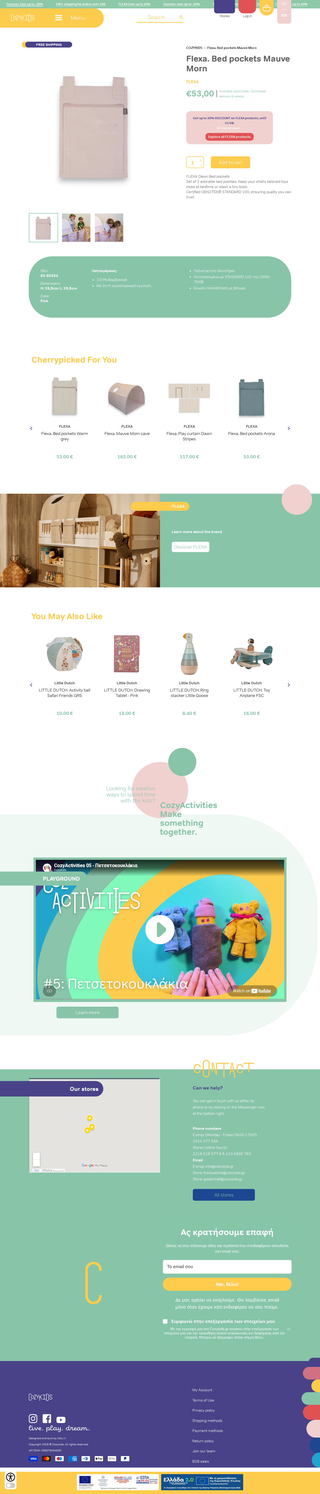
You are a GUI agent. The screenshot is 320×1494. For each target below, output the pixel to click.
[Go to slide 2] (76, 227)
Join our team (203, 1451)
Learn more (88, 1012)
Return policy (203, 1441)
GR (284, 3)
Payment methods (207, 1430)
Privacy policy (203, 1410)
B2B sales (200, 1461)
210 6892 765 (238, 1153)
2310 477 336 (205, 1141)
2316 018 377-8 (207, 1153)
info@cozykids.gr (220, 1166)
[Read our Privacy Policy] (289, 1329)
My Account (202, 1389)
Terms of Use (203, 1400)
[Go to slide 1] (43, 227)
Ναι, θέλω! (227, 1284)
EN (284, 15)
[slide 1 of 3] (94, 127)
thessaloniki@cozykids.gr (224, 1172)
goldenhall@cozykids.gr (223, 1179)
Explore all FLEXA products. (229, 137)
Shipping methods (207, 1420)
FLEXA (192, 81)
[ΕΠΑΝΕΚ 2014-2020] (118, 1483)
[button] (160, 17)
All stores (224, 1195)
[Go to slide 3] (109, 227)
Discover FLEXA (190, 547)
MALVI (61, 1438)
